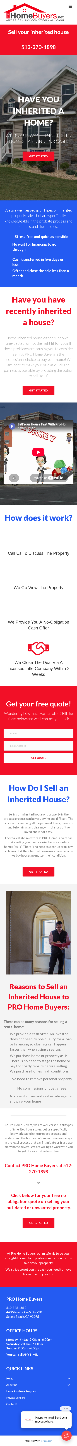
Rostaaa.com (46, 1440)
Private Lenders (15, 1397)
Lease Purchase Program (21, 1391)
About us (11, 1384)
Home (9, 1378)
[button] (38, 156)
